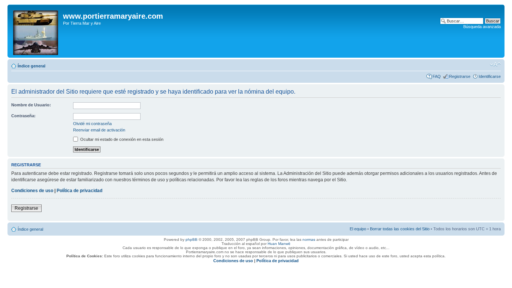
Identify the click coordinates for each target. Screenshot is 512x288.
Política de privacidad (79, 190)
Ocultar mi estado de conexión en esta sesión (121, 139)
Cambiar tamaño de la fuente (495, 64)
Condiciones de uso (32, 190)
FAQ (437, 76)
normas (308, 239)
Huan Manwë (279, 244)
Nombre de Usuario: (31, 105)
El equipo (358, 229)
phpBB (192, 239)
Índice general (31, 66)
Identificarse (490, 76)
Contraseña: (23, 115)
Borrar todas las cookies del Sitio (400, 229)
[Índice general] (36, 31)
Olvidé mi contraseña (92, 123)
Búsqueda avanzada (482, 26)
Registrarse (459, 76)
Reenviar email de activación (99, 130)
